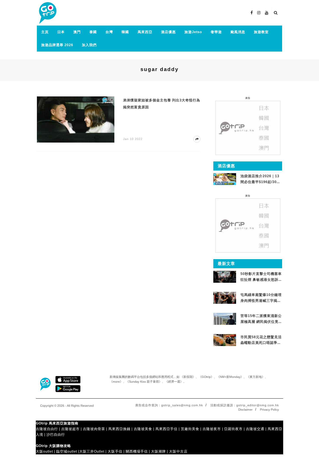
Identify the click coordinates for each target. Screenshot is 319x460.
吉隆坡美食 (143, 429)
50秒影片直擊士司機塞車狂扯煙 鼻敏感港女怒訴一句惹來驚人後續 (261, 279)
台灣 (109, 32)
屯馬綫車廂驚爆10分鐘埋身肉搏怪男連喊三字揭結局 (261, 300)
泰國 (93, 32)
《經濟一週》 (174, 381)
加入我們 (89, 45)
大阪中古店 (178, 451)
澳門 (77, 32)
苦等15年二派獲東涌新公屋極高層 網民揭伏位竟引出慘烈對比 (261, 321)
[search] (276, 12)
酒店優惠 (168, 32)
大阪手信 (115, 451)
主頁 (45, 32)
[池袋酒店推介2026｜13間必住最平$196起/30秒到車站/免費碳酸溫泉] (224, 179)
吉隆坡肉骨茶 (94, 429)
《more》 (116, 381)
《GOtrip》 (206, 377)
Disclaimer (245, 409)
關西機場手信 (137, 451)
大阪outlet (44, 451)
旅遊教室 (261, 32)
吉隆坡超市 (70, 429)
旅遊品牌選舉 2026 (57, 45)
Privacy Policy (269, 409)
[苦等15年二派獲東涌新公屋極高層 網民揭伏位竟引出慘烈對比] (224, 319)
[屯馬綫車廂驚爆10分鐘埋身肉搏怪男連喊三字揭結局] (224, 298)
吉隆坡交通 (255, 429)
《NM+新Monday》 (230, 377)
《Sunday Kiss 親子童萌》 (144, 381)
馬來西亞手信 (166, 429)
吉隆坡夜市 (211, 429)
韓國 (125, 32)
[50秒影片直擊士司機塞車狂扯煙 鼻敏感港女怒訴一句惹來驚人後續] (224, 277)
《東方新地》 (256, 377)
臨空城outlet (66, 451)
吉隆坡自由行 (47, 429)
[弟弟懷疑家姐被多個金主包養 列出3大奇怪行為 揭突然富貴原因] (75, 119)
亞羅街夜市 (233, 429)
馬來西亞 (145, 32)
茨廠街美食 (190, 429)
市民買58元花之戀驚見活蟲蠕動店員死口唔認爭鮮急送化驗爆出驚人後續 (261, 342)
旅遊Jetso (193, 32)
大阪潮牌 (158, 451)
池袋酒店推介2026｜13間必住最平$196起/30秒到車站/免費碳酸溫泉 (260, 181)
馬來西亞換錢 (119, 429)
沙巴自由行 (55, 434)
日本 (61, 32)
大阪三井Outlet (91, 451)
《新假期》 (188, 377)
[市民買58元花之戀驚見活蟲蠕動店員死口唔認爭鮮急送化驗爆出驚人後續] (224, 340)
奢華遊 (216, 32)
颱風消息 (237, 32)
